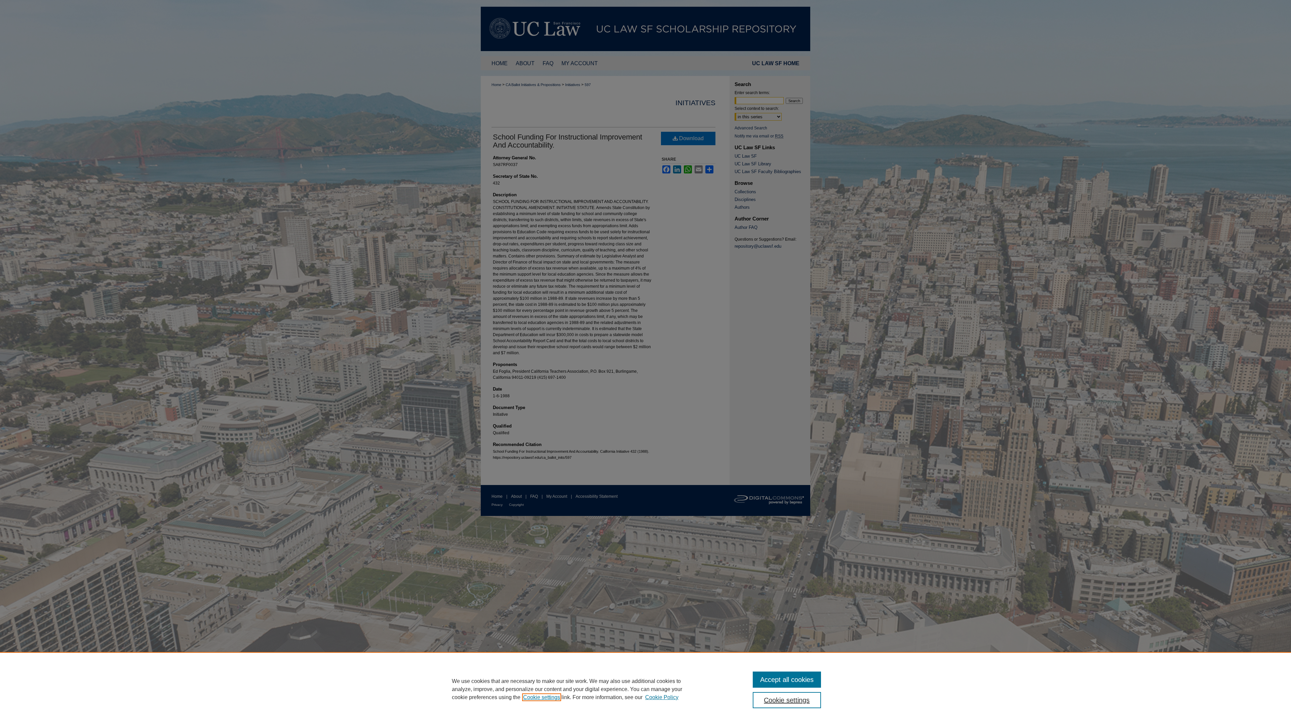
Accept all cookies (787, 679)
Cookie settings (541, 697)
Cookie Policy (661, 697)
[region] (645, 689)
